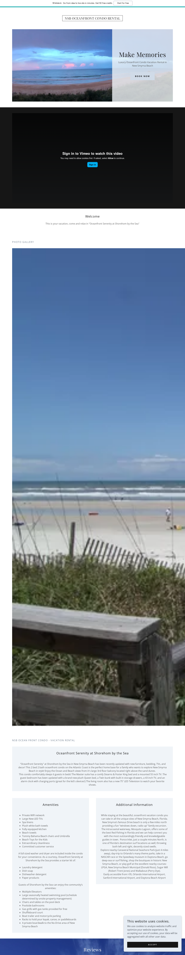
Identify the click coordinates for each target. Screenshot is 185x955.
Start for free (123, 3)
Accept (152, 944)
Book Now (142, 76)
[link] (92, 18)
